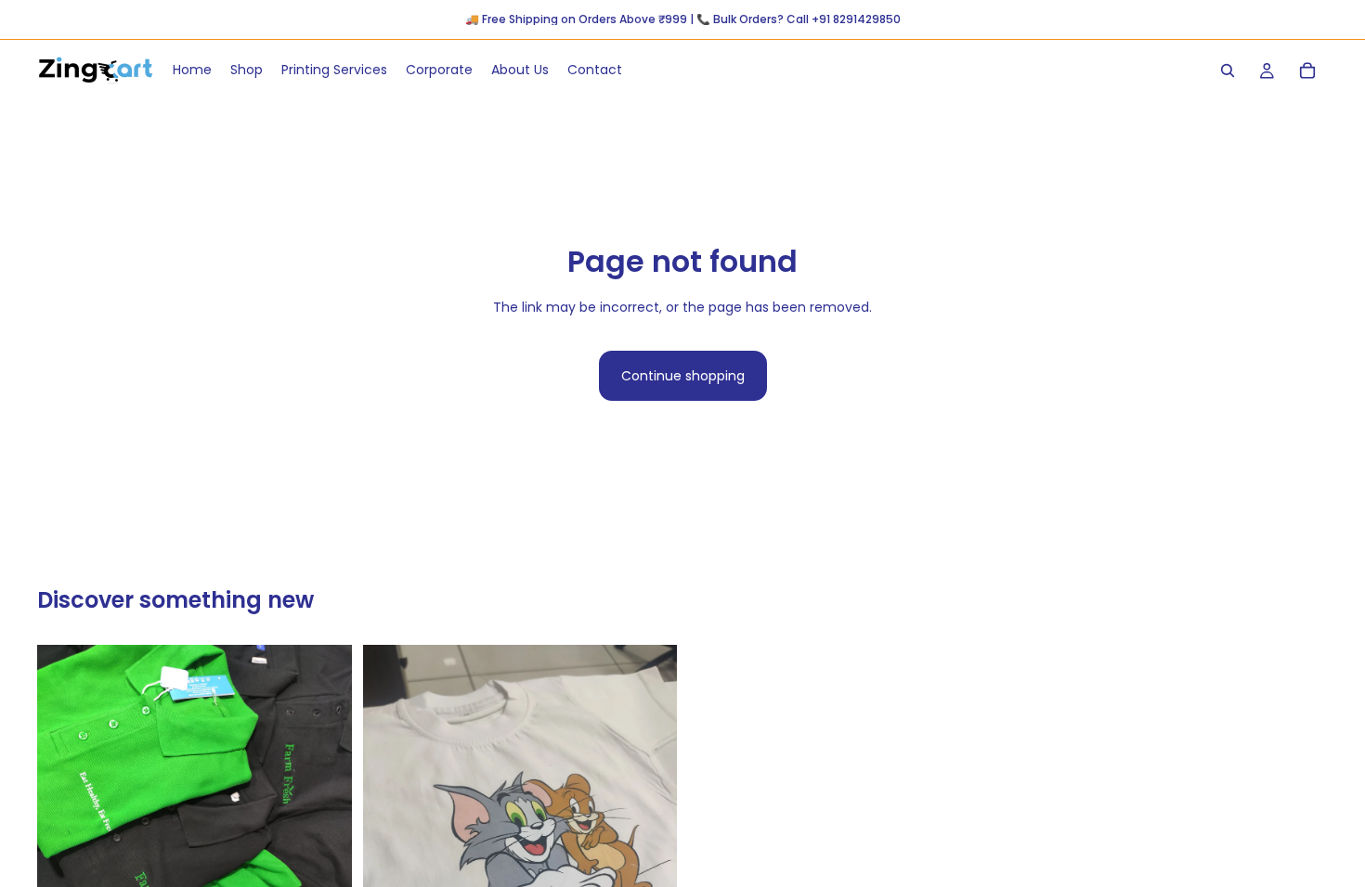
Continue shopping (683, 375)
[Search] (1227, 70)
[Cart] (1307, 70)
